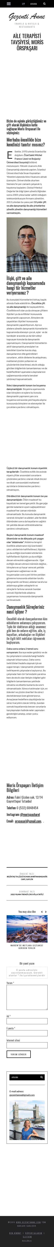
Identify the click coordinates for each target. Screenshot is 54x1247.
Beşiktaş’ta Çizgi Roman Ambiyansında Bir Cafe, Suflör (27, 876)
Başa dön (26, 1240)
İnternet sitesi (13, 1040)
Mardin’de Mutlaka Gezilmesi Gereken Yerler (27, 946)
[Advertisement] (27, 87)
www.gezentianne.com (28, 1222)
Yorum (10, 983)
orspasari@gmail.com (28, 821)
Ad (8, 1016)
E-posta (11, 1028)
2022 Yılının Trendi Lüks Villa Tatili (27, 892)
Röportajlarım (33, 1233)
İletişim (27, 1236)
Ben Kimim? (15, 1233)
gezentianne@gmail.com (22, 1094)
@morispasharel (30, 814)
